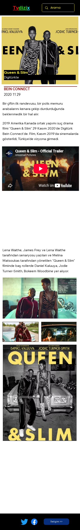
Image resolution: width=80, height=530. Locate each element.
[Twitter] (24, 521)
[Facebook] (34, 521)
